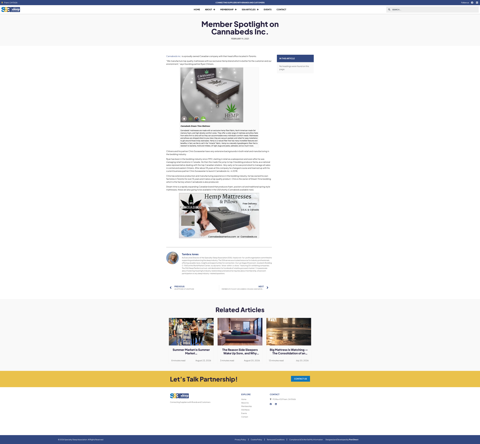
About (208, 9)
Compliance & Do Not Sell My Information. (306, 439)
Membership (227, 9)
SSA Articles (249, 9)
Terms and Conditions (275, 439)
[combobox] (432, 9)
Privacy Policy (240, 439)
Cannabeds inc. (173, 56)
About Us (245, 403)
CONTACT (275, 394)
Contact (281, 9)
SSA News (245, 410)
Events (268, 9)
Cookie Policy (256, 439)
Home (197, 9)
